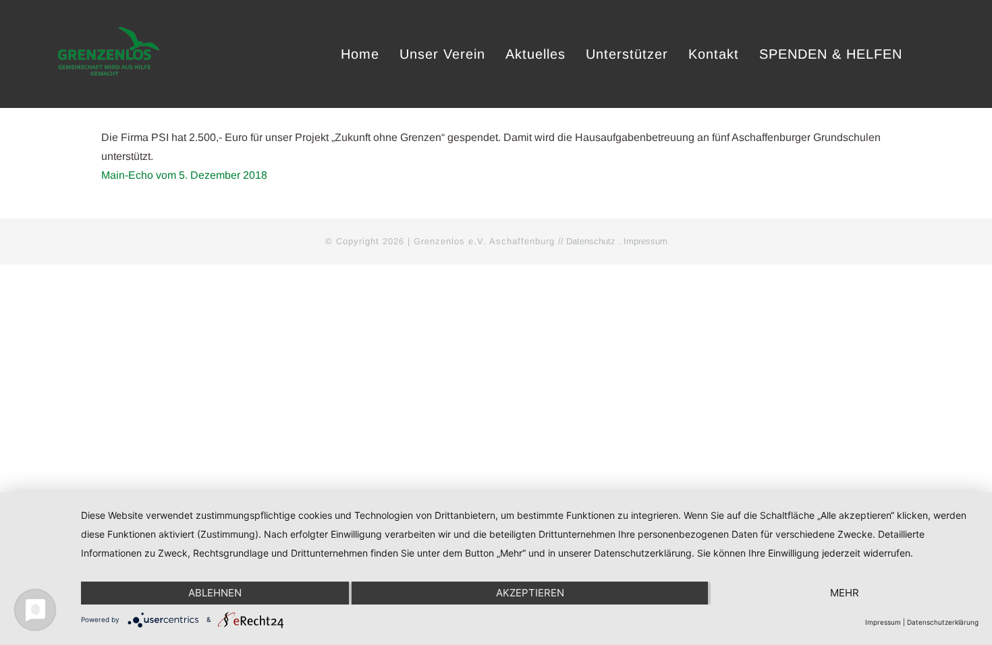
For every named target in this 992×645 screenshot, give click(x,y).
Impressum (645, 241)
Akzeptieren (530, 592)
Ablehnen (215, 592)
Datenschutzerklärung (943, 622)
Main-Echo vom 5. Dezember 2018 (184, 175)
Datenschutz (590, 241)
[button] (928, 54)
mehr (844, 592)
